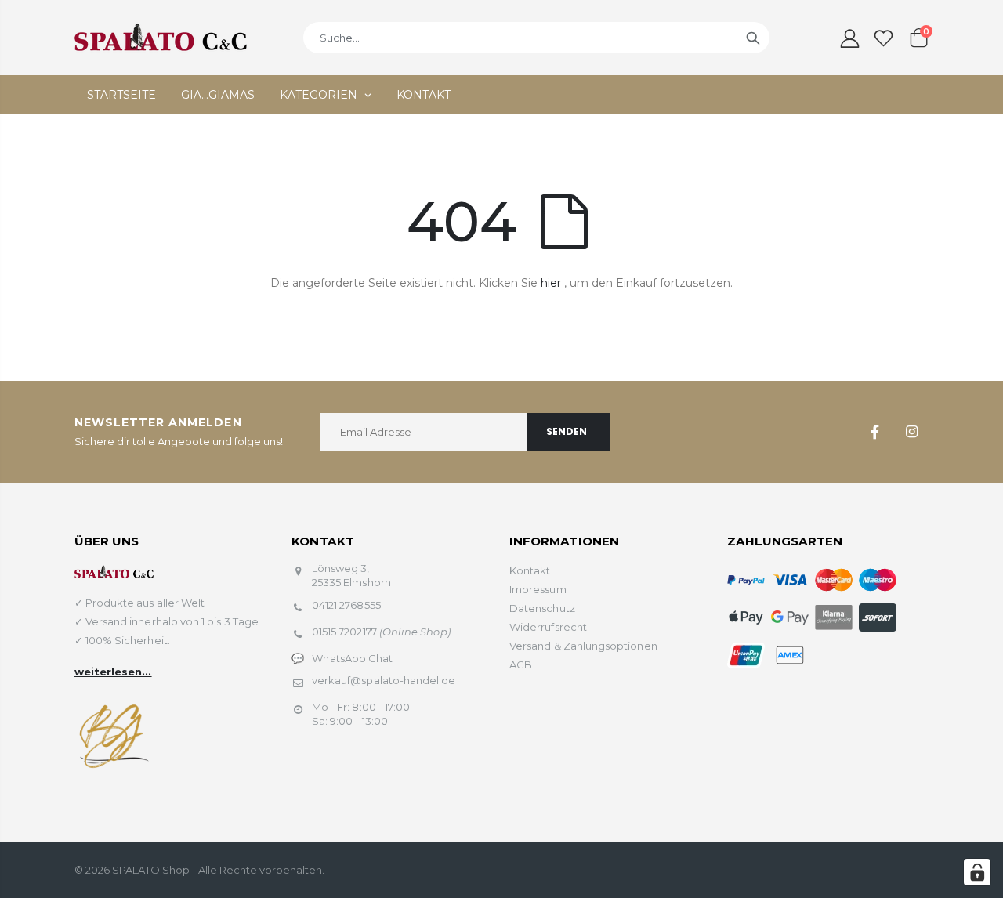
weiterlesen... (113, 671)
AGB (520, 664)
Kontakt (529, 570)
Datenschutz (542, 608)
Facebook (874, 431)
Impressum (538, 589)
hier (551, 283)
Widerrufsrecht (548, 627)
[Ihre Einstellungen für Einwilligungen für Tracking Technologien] (977, 872)
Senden (566, 431)
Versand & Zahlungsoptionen (583, 645)
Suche (753, 37)
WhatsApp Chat (352, 658)
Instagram (911, 431)
